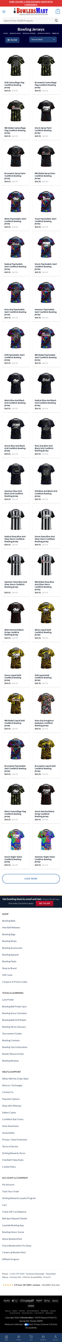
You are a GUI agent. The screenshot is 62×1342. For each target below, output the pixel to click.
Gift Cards (7, 974)
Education (27, 1313)
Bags (14, 1311)
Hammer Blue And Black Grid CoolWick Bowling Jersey (13, 493)
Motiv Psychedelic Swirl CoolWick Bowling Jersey (15, 221)
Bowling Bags (8, 934)
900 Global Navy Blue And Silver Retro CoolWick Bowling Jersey (44, 586)
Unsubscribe (15, 1277)
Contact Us (7, 1092)
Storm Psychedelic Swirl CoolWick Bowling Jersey (46, 266)
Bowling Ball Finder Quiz (14, 1006)
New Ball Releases (11, 927)
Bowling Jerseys (44, 33)
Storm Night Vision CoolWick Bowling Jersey (13, 859)
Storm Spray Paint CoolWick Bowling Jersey (43, 130)
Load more (31, 878)
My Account (8, 1184)
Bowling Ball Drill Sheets (14, 1019)
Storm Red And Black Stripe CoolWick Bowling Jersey (44, 814)
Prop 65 (47, 1277)
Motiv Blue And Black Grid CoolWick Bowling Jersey (15, 403)
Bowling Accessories (12, 947)
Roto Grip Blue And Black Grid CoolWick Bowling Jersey (44, 448)
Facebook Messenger (35, 1273)
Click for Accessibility (32, 1277)
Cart (4, 1205)
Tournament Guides (12, 1033)
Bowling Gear (15, 33)
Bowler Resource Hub (13, 1053)
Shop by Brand (9, 968)
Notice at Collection (14, 1324)
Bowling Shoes (9, 941)
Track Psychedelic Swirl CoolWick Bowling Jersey (45, 221)
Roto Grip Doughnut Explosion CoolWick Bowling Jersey (44, 723)
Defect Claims (9, 1112)
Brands (49, 1313)
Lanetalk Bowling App (13, 1225)
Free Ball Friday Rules (13, 1159)
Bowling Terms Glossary (14, 1026)
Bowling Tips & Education (14, 1047)
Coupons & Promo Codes (14, 981)
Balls (8, 1311)
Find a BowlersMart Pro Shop (16, 1245)
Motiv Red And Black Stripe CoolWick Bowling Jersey (14, 632)
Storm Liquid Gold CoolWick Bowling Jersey (12, 678)
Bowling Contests (11, 1040)
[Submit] (56, 20)
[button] (4, 11)
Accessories (33, 1311)
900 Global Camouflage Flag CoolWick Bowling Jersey (15, 130)
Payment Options (11, 1098)
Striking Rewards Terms (13, 1153)
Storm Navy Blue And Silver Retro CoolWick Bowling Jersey (45, 539)
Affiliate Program (10, 1259)
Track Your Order (10, 1191)
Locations (15, 1313)
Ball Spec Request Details (14, 1218)
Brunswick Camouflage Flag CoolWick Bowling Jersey (46, 85)
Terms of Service (10, 1146)
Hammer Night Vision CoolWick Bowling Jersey (45, 859)
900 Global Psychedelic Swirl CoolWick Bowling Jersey (46, 357)
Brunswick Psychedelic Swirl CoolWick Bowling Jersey (15, 768)
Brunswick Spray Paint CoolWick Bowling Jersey (15, 176)
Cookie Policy (9, 1166)
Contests (39, 1313)
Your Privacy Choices (38, 1324)
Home (5, 33)
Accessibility (8, 1132)
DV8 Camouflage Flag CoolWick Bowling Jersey (14, 85)
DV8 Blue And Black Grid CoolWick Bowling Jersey (46, 493)
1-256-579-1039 (17, 1273)
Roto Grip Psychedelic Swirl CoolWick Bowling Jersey (15, 312)
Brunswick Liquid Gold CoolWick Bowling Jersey (45, 768)
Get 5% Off (46, 904)
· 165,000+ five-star (31, 1285)
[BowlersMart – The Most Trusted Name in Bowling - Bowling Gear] (31, 11)
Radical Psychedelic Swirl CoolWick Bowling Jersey (15, 266)
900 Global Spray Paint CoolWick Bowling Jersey (45, 176)
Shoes (22, 1311)
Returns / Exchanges (12, 1085)
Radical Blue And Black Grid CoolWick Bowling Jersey (45, 403)
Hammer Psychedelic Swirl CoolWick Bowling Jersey (46, 312)
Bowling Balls (8, 920)
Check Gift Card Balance (14, 1211)
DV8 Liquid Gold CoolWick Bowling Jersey (43, 678)
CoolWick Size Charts (13, 1119)
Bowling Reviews (10, 1060)
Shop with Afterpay (11, 1105)
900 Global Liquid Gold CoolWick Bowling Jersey (14, 723)
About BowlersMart (12, 1238)
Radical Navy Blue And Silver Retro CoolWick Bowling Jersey (15, 539)
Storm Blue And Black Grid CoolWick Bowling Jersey (15, 448)
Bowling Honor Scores (13, 1232)
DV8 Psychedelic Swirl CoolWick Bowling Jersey (14, 357)
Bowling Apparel (29, 33)
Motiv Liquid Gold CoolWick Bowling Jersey (43, 632)
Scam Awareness (10, 1125)
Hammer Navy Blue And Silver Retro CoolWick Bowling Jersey (15, 584)
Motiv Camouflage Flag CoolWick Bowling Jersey (15, 814)
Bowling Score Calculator (14, 1013)
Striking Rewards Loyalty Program (19, 1198)
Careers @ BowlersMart (14, 1252)
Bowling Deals (9, 961)
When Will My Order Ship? (15, 1078)
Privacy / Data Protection (14, 1139)
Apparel (45, 1311)
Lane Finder (8, 999)
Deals (53, 1311)
